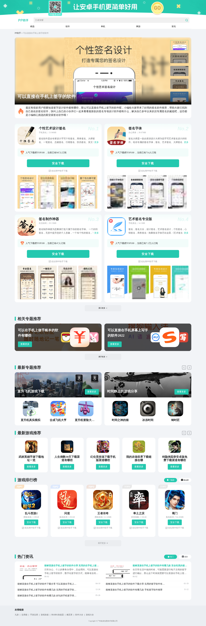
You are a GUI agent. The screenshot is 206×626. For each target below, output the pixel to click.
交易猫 (24, 615)
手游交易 (34, 615)
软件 (68, 26)
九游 (17, 615)
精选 (32, 26)
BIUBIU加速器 (57, 615)
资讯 (174, 26)
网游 (138, 26)
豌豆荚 (69, 615)
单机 (103, 26)
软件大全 (79, 615)
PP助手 (18, 33)
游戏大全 (90, 615)
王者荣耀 (39, 20)
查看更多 (24, 344)
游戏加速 (45, 615)
